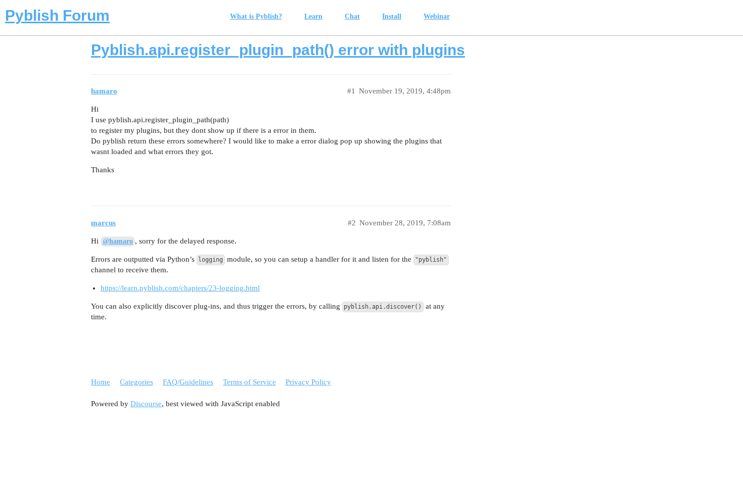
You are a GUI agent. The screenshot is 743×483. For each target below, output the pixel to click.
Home (100, 382)
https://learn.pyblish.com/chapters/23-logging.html (180, 288)
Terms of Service (249, 382)
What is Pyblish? (256, 16)
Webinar (437, 16)
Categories (136, 382)
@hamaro (118, 241)
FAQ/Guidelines (188, 382)
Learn (313, 16)
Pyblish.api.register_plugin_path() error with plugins (278, 49)
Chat (352, 16)
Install (391, 16)
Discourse (146, 404)
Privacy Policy (308, 382)
